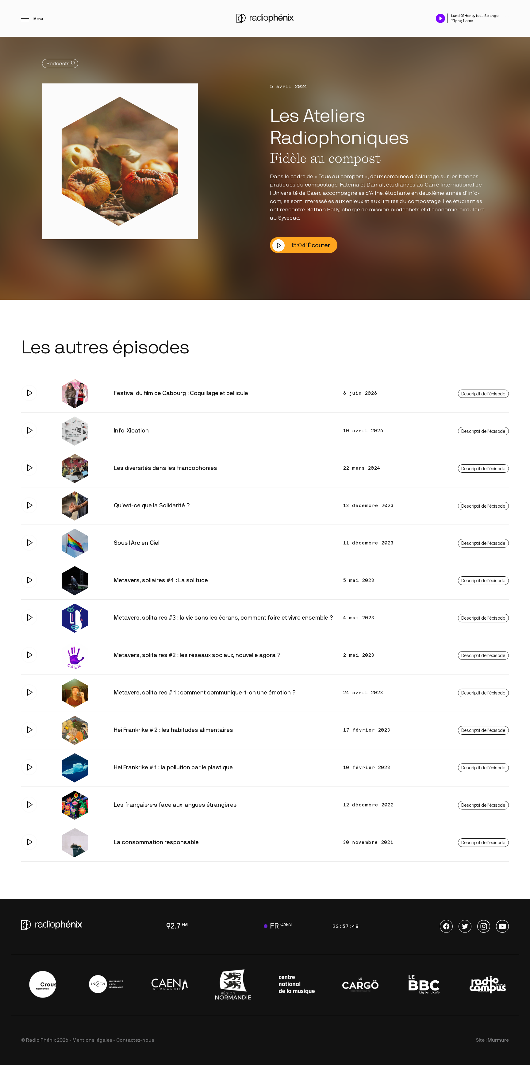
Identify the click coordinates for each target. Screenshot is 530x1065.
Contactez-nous (135, 1040)
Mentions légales (92, 1040)
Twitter (465, 926)
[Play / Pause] (440, 18)
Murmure (498, 1040)
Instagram (483, 926)
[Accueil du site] (265, 18)
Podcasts (58, 63)
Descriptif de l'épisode (483, 394)
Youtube (502, 926)
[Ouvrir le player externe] (507, 15)
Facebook (446, 926)
